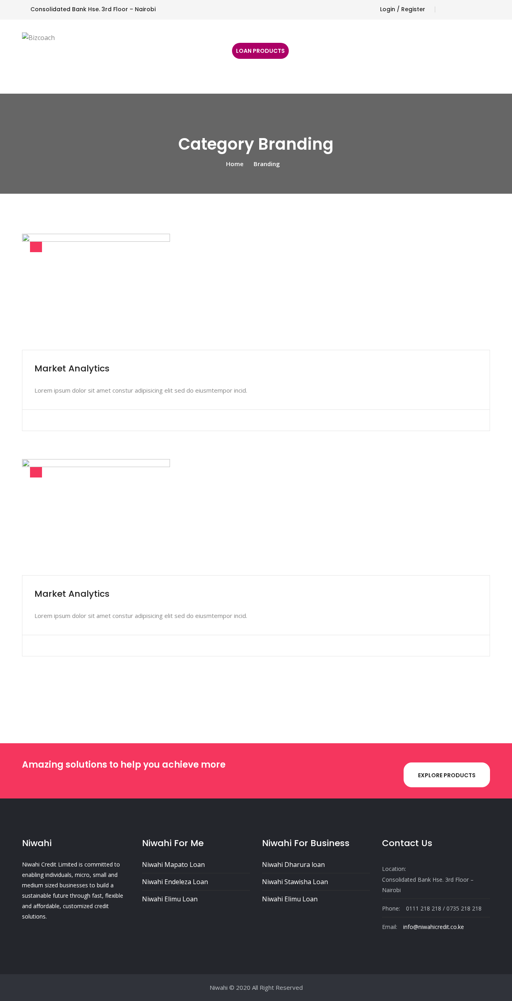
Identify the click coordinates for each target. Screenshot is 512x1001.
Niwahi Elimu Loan (170, 899)
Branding (267, 164)
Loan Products (260, 51)
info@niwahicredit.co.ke (433, 927)
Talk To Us (208, 56)
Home (38, 56)
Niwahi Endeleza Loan (175, 881)
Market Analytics (72, 368)
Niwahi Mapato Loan (173, 864)
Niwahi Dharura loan (293, 864)
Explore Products (447, 775)
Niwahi (219, 987)
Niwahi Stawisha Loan (295, 881)
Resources (159, 56)
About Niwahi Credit (94, 56)
